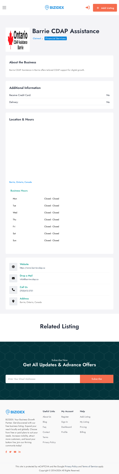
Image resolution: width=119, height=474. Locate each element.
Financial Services (56, 38)
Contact (46, 432)
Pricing (83, 426)
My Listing (84, 421)
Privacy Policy (49, 442)
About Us (47, 416)
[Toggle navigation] (4, 7)
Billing (83, 432)
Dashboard (66, 426)
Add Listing (107, 8)
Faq (44, 426)
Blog (45, 421)
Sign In (64, 421)
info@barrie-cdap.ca (29, 279)
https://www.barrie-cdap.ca (32, 267)
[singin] (87, 7)
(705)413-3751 (26, 290)
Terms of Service (90, 466)
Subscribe (97, 379)
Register (65, 416)
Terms (45, 437)
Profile (64, 432)
